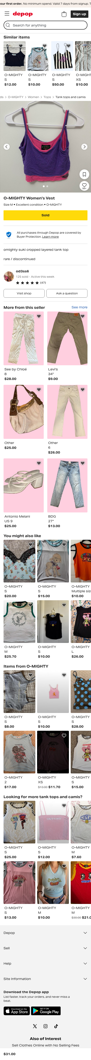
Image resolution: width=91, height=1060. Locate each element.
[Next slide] (84, 146)
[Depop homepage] (23, 14)
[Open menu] (7, 13)
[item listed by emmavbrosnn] (19, 691)
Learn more (50, 236)
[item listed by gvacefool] (53, 561)
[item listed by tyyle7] (19, 822)
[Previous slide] (6, 146)
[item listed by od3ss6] (24, 338)
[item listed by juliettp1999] (53, 822)
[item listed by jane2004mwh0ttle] (19, 752)
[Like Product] (21, 46)
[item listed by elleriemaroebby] (19, 561)
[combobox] (45, 25)
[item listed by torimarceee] (53, 621)
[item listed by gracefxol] (19, 882)
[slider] (45, 147)
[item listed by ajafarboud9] (19, 621)
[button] (51, 282)
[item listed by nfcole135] (53, 882)
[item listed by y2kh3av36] (53, 691)
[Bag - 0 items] (64, 14)
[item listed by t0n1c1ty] (53, 752)
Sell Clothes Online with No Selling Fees (45, 1045)
